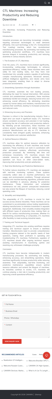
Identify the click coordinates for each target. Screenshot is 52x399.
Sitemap (37, 394)
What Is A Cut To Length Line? (39, 371)
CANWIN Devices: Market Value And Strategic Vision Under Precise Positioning (14, 371)
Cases (34, 354)
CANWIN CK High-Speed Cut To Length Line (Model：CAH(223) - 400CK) (39, 366)
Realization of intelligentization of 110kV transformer (14, 360)
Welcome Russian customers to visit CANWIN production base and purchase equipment (14, 366)
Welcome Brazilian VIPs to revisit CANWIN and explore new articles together (39, 361)
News (41, 354)
